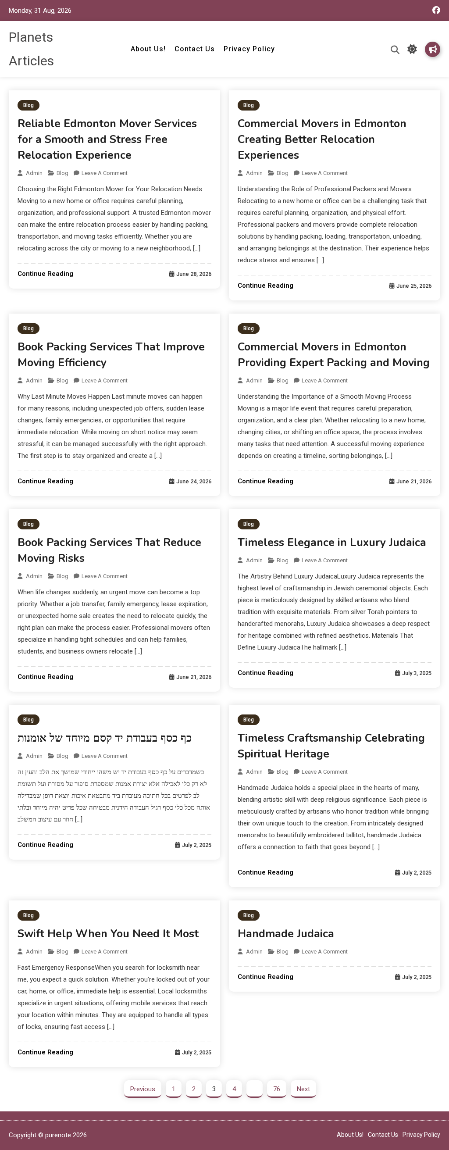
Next (303, 1089)
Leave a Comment (105, 173)
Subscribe (432, 49)
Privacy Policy (249, 49)
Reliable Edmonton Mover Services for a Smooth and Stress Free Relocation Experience (107, 139)
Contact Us (195, 49)
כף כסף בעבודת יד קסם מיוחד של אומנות (105, 738)
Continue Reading (45, 274)
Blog (28, 105)
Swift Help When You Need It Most (108, 933)
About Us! (148, 49)
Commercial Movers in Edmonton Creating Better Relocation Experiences (322, 139)
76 (276, 1089)
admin (34, 173)
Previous (142, 1089)
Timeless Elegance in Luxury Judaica (332, 542)
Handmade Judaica (286, 933)
